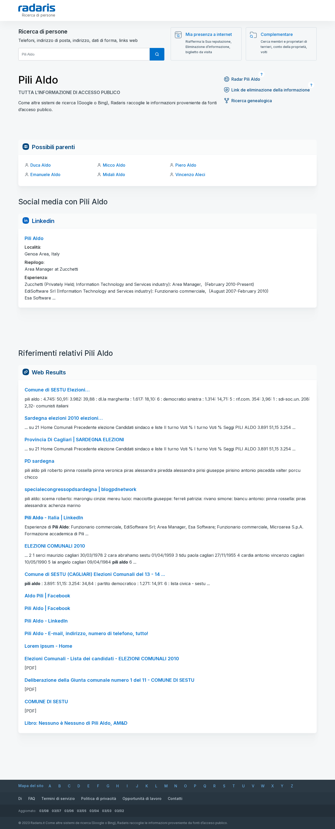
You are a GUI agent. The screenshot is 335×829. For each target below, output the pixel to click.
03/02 (119, 811)
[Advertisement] (167, 128)
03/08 (44, 811)
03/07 (56, 811)
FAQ (31, 798)
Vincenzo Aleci (190, 174)
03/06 (69, 811)
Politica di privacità (98, 798)
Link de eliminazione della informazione (270, 89)
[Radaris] (36, 8)
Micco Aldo (114, 165)
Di (20, 798)
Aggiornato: (27, 811)
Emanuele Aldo (45, 174)
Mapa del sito (30, 785)
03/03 (106, 811)
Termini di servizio (58, 798)
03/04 (94, 811)
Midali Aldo (114, 174)
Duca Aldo (40, 165)
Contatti (175, 798)
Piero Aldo (185, 165)
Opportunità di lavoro (141, 798)
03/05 (81, 811)
